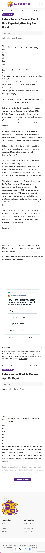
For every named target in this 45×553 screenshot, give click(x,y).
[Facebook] (42, 347)
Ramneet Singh (6, 389)
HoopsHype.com (7, 356)
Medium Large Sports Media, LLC (18, 545)
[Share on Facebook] (15, 549)
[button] (4, 4)
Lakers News (8, 14)
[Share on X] (20, 549)
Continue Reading (22, 479)
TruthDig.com (18, 356)
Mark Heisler (6, 38)
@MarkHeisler (23, 359)
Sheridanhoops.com (31, 354)
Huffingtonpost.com (31, 356)
